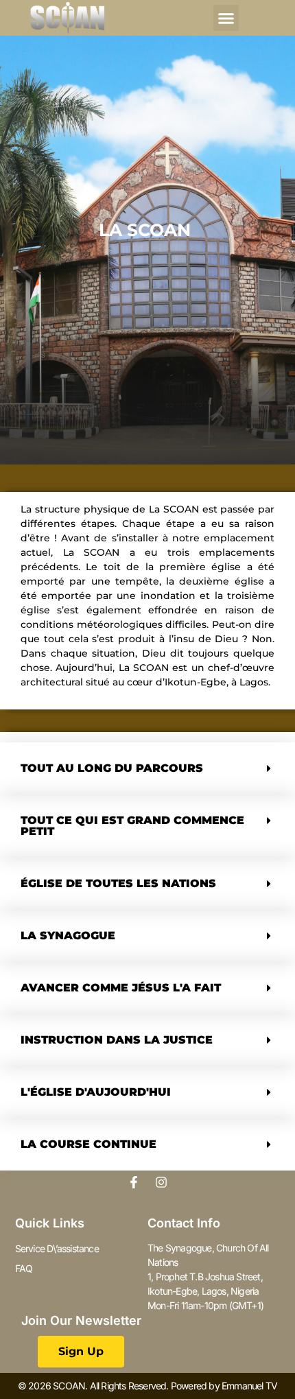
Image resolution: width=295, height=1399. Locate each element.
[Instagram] (161, 1182)
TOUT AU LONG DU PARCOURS (112, 768)
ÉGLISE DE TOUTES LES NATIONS (118, 883)
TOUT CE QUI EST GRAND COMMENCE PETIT (132, 826)
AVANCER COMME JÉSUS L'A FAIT (121, 987)
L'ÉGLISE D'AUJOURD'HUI (96, 1091)
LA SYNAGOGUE (68, 935)
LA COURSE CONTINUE (88, 1144)
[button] (226, 18)
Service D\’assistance (57, 1248)
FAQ (24, 1268)
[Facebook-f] (134, 1182)
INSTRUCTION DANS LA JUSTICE (117, 1039)
